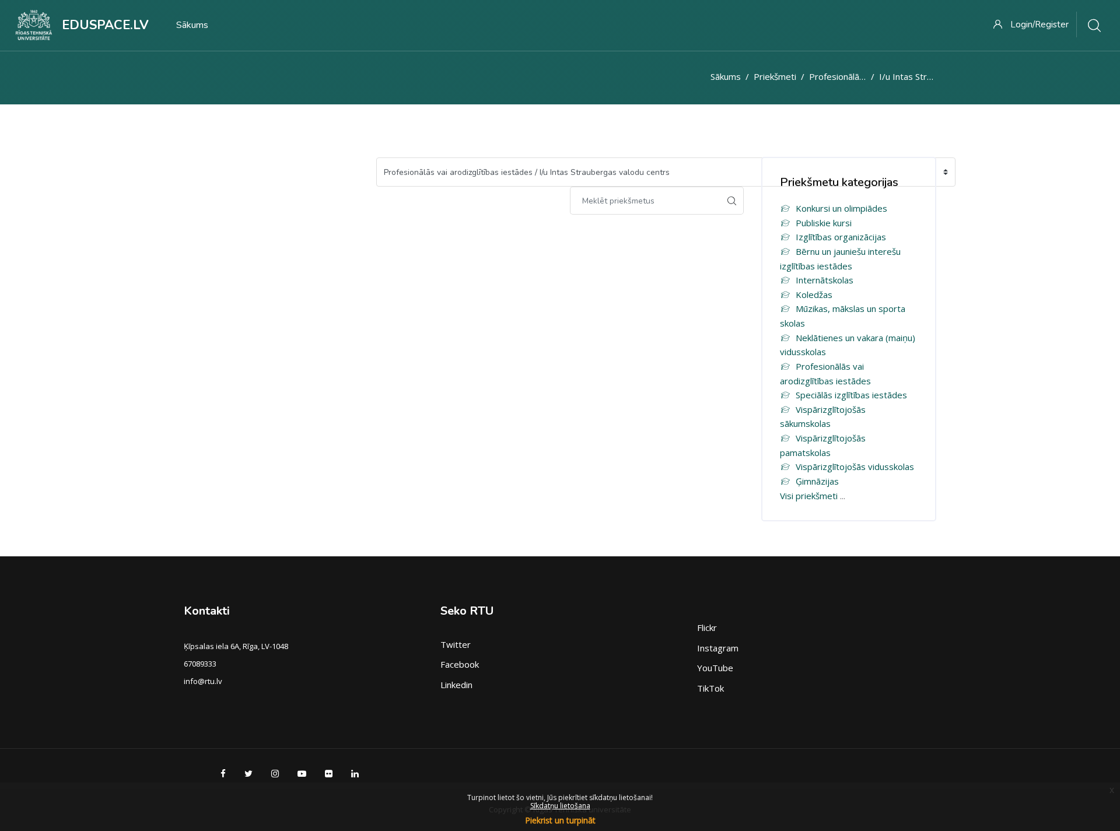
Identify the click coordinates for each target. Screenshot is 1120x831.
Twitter (455, 644)
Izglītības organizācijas (841, 237)
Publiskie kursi (824, 223)
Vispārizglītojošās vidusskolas (855, 466)
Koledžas (814, 294)
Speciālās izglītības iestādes (851, 395)
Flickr (707, 627)
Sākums (725, 76)
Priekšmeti (775, 76)
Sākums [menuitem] (192, 25)
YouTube (715, 668)
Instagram (717, 648)
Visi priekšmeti (809, 496)
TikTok (710, 688)
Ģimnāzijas (817, 481)
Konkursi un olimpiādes (841, 208)
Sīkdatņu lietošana (560, 806)
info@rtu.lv (203, 681)
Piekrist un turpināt (560, 820)
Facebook (459, 664)
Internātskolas (824, 280)
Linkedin (456, 684)
